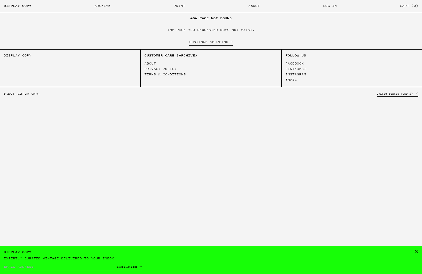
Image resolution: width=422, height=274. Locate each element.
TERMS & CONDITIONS (165, 74)
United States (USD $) (396, 93)
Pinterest (295, 69)
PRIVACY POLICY (160, 68)
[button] (409, 6)
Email (291, 80)
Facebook (294, 63)
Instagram (295, 74)
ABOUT (150, 63)
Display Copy (17, 5)
